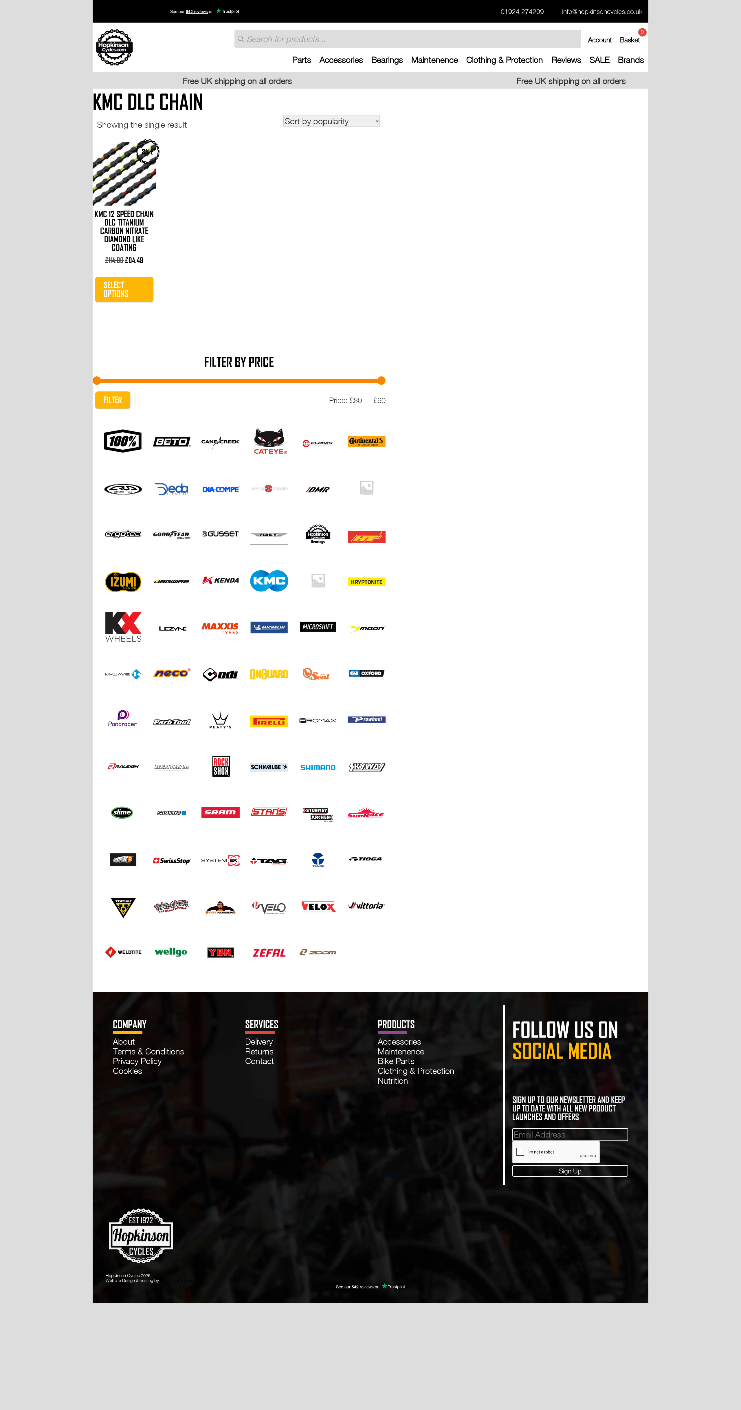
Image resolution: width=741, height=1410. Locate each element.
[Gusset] (220, 533)
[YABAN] (220, 951)
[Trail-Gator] (172, 904)
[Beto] (172, 440)
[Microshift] (318, 626)
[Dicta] (269, 486)
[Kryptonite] (367, 579)
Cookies (127, 1071)
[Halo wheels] (269, 533)
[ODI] (220, 672)
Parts (301, 60)
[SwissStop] (172, 858)
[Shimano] (318, 765)
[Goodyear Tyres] (172, 533)
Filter (113, 400)
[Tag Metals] (269, 858)
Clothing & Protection (504, 60)
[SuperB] (123, 858)
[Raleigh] (123, 765)
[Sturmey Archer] (318, 811)
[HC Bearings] (318, 533)
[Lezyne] (172, 626)
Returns (259, 1051)
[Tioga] (367, 858)
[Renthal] (172, 765)
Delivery (259, 1041)
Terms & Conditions (148, 1051)
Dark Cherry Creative (180, 1280)
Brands (631, 60)
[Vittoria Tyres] (367, 904)
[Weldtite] (123, 951)
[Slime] (123, 811)
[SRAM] (220, 811)
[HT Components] (367, 533)
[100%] (123, 440)
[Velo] (269, 904)
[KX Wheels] (123, 626)
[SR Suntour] (172, 811)
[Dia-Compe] (220, 486)
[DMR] (318, 486)
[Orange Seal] (318, 672)
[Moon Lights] (367, 626)
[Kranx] (318, 579)
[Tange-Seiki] (318, 858)
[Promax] (318, 719)
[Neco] (172, 672)
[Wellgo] (172, 951)
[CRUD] (123, 486)
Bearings (387, 60)
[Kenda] (220, 579)
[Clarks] (318, 440)
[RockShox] (220, 765)
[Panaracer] (123, 719)
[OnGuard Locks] (269, 672)
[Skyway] (367, 765)
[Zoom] (318, 951)
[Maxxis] (220, 626)
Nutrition (393, 1080)
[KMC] (269, 579)
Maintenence (434, 60)
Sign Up (570, 1171)
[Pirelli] (269, 719)
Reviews (566, 60)
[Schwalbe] (269, 765)
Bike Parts (396, 1061)
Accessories (341, 60)
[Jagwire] (172, 579)
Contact (259, 1061)
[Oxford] (367, 672)
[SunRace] (367, 811)
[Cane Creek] (220, 440)
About (124, 1041)
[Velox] (318, 904)
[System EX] (220, 858)
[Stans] (269, 811)
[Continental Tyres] (367, 440)
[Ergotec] (123, 533)
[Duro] (367, 486)
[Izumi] (123, 579)
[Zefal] (269, 951)
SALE (600, 60)
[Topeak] (123, 904)
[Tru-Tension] (220, 904)
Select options (116, 289)
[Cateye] (269, 440)
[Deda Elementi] (172, 486)
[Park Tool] (172, 719)
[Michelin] (269, 626)
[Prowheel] (367, 719)
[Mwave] (123, 672)
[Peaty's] (220, 719)
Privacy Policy (137, 1061)
